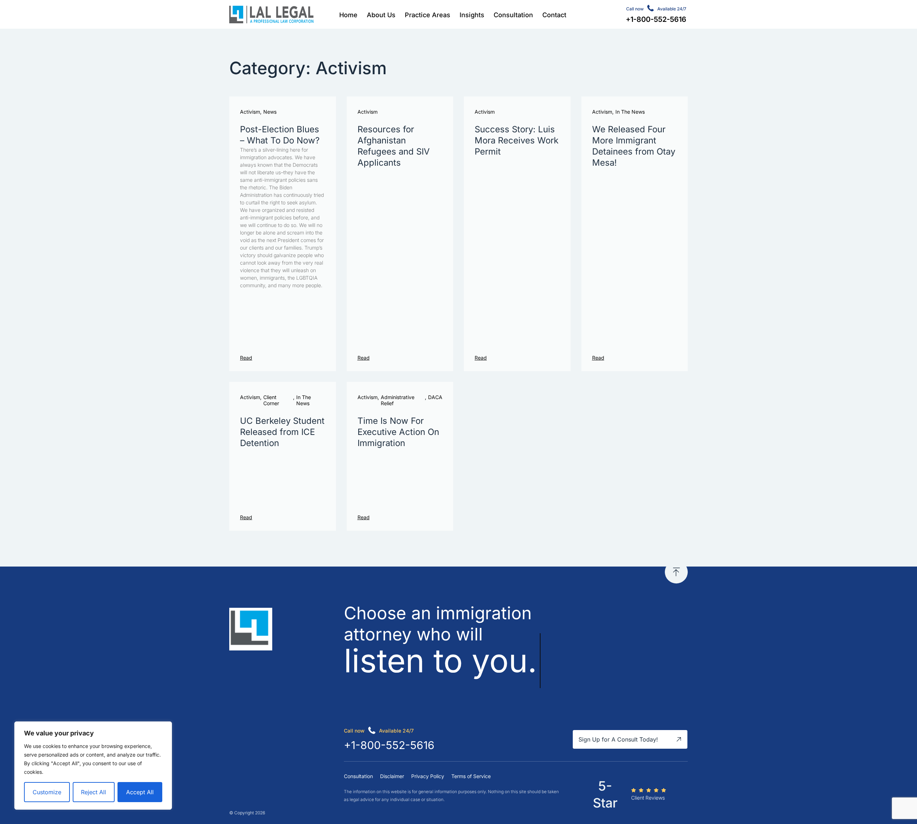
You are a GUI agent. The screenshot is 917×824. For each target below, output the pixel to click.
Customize (47, 792)
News (270, 112)
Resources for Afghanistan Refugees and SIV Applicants (393, 146)
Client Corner (271, 400)
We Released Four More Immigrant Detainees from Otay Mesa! (633, 146)
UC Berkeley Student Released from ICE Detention (282, 432)
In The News (630, 112)
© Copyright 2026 (247, 812)
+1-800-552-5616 (389, 745)
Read (246, 358)
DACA (435, 397)
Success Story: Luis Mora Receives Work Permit (516, 140)
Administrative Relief (397, 400)
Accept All (140, 792)
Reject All (93, 792)
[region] (93, 765)
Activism (250, 112)
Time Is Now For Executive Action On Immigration (398, 432)
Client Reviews (648, 798)
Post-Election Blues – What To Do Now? (280, 135)
